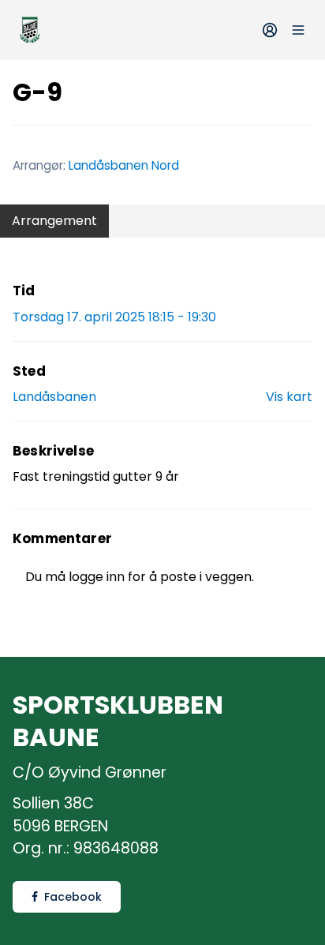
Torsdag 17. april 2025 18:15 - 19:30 (114, 317)
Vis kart (289, 397)
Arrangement (54, 221)
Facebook (73, 897)
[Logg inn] (270, 30)
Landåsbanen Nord (124, 165)
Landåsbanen (54, 397)
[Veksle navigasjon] (298, 30)
